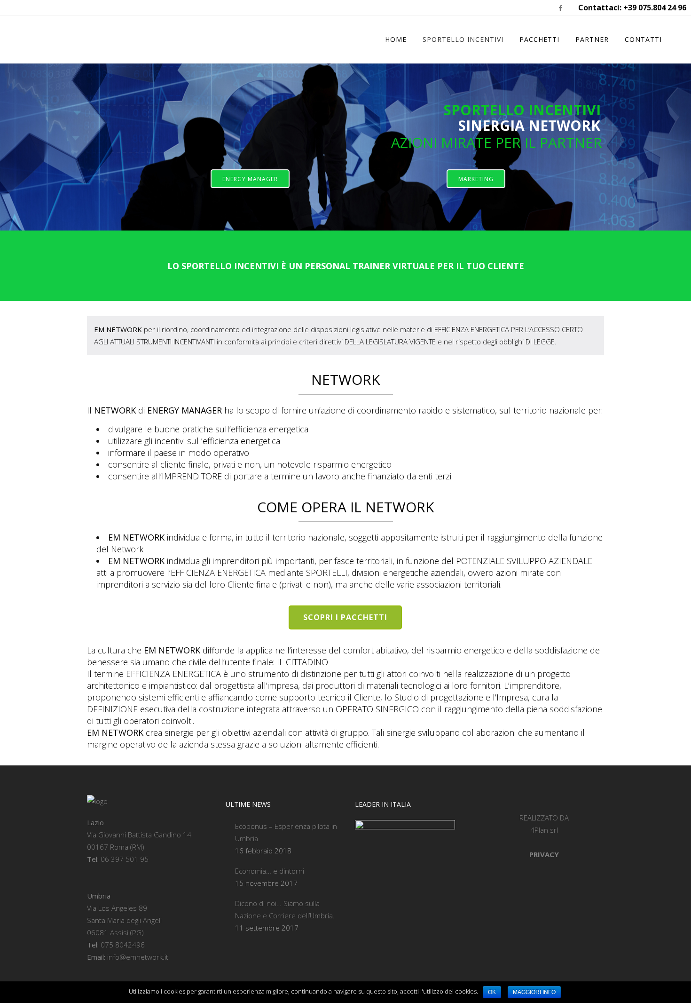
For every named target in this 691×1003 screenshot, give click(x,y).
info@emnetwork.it (137, 957)
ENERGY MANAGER (250, 179)
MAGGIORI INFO (534, 992)
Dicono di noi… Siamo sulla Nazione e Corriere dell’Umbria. (285, 909)
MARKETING (476, 179)
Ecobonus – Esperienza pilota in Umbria (286, 832)
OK (492, 992)
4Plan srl (544, 830)
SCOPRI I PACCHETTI (345, 617)
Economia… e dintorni (269, 871)
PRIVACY (544, 854)
